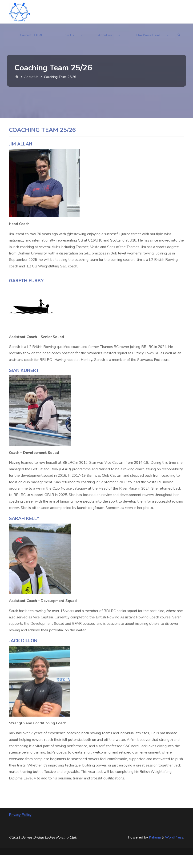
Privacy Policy (20, 814)
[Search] (179, 35)
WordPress (174, 837)
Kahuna (154, 837)
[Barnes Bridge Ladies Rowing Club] (19, 11)
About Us (31, 77)
